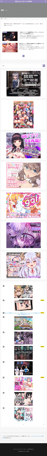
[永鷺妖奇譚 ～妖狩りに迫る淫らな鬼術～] (23, 412)
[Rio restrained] (23, 292)
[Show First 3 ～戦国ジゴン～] (23, 323)
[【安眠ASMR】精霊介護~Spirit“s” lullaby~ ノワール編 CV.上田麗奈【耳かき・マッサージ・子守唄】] (23, 353)
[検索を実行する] (44, 65)
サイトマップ (20, 449)
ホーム (15, 449)
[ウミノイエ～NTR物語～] (23, 398)
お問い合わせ (30, 449)
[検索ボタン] (1, 1)
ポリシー (25, 449)
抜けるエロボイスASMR (23, 1)
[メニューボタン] (45, 1)
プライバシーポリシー (36, 436)
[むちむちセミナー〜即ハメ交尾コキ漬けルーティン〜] (23, 383)
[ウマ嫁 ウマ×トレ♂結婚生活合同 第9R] (23, 368)
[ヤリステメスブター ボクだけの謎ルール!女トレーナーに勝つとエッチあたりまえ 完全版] (23, 338)
